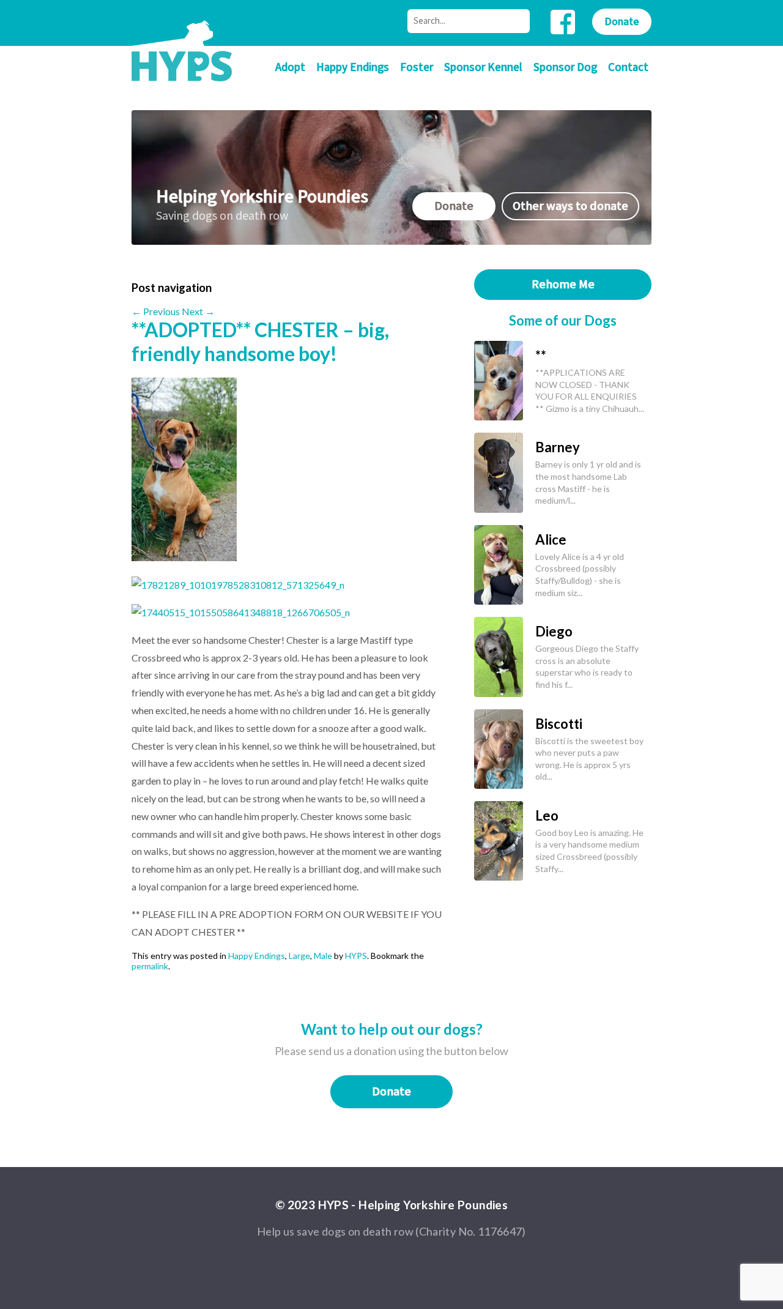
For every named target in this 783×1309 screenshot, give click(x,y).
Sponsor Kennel (483, 67)
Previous (156, 311)
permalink (150, 966)
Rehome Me (563, 285)
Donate (621, 22)
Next (198, 311)
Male (323, 955)
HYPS (356, 955)
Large (299, 955)
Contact (628, 67)
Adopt (290, 67)
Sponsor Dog (565, 67)
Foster (416, 67)
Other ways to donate (570, 206)
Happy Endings (352, 67)
